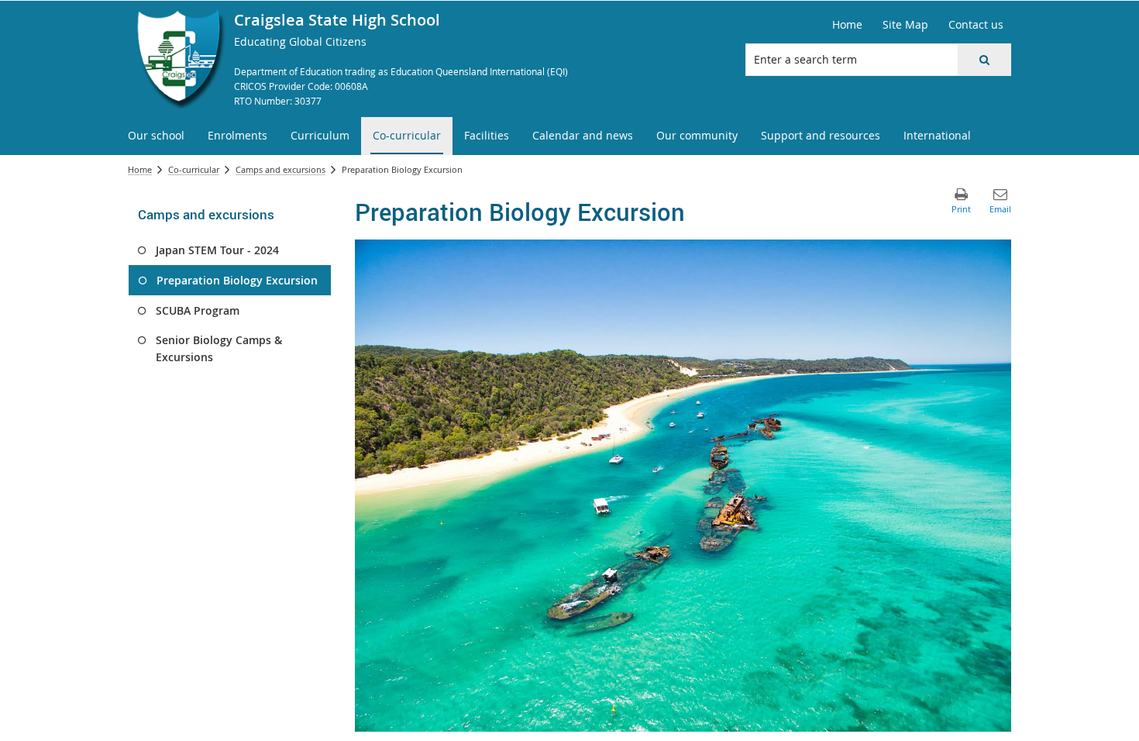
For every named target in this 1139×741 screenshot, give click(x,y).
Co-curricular (193, 169)
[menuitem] (156, 136)
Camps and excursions (280, 169)
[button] (984, 59)
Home (140, 169)
